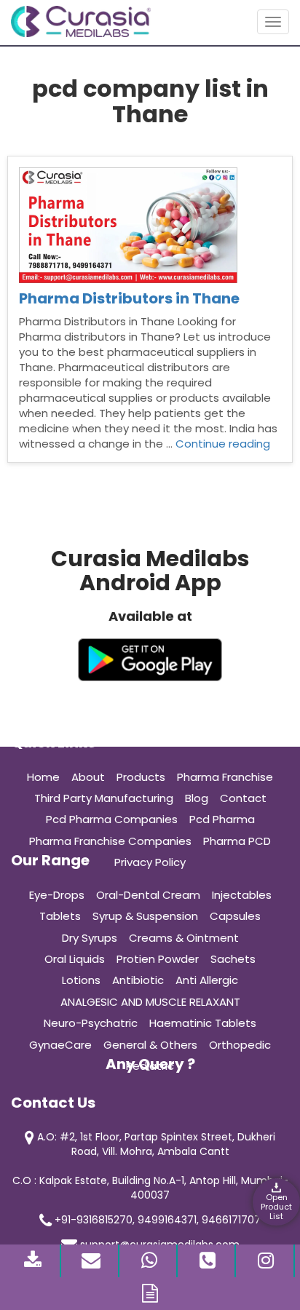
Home (43, 777)
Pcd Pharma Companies (112, 819)
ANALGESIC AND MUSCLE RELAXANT (150, 1001)
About (88, 777)
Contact (243, 798)
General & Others (150, 1044)
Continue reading (222, 443)
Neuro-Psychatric (91, 1023)
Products (141, 777)
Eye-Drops (56, 894)
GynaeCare (60, 1044)
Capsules (235, 916)
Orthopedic (240, 1044)
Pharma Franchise (225, 777)
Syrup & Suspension (145, 916)
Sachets (233, 958)
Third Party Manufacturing (103, 798)
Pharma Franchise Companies (110, 841)
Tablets (60, 916)
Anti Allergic (206, 980)
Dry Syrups (89, 937)
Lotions (81, 980)
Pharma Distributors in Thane (129, 298)
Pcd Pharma (222, 819)
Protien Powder (158, 958)
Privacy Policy (150, 862)
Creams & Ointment (184, 937)
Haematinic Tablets (202, 1023)
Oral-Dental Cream (148, 894)
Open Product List (276, 1206)
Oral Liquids (74, 958)
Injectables (242, 894)
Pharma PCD (237, 841)
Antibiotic (138, 980)
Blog (196, 798)
